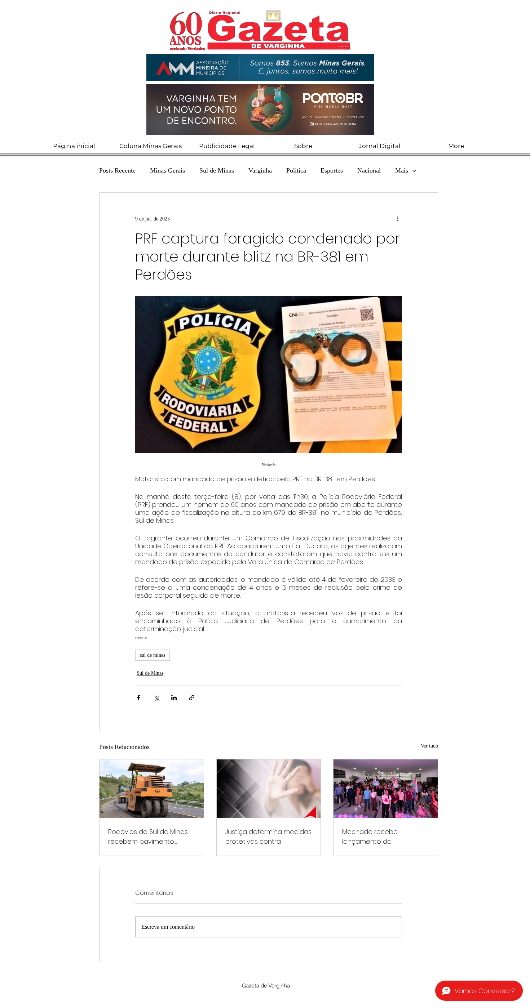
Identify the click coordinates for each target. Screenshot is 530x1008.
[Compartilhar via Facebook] (138, 697)
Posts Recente (117, 170)
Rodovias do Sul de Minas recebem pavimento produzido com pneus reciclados (148, 836)
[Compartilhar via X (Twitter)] (156, 697)
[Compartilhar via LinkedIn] (174, 697)
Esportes (332, 170)
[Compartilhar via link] (191, 697)
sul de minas (152, 655)
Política (296, 170)
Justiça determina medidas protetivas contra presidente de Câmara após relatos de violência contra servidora (268, 836)
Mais (401, 170)
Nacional (369, 170)
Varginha (260, 170)
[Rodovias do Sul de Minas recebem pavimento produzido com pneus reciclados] (152, 788)
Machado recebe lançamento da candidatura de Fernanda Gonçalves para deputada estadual (384, 836)
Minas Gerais (167, 170)
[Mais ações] (397, 218)
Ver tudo (429, 746)
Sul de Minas (216, 170)
